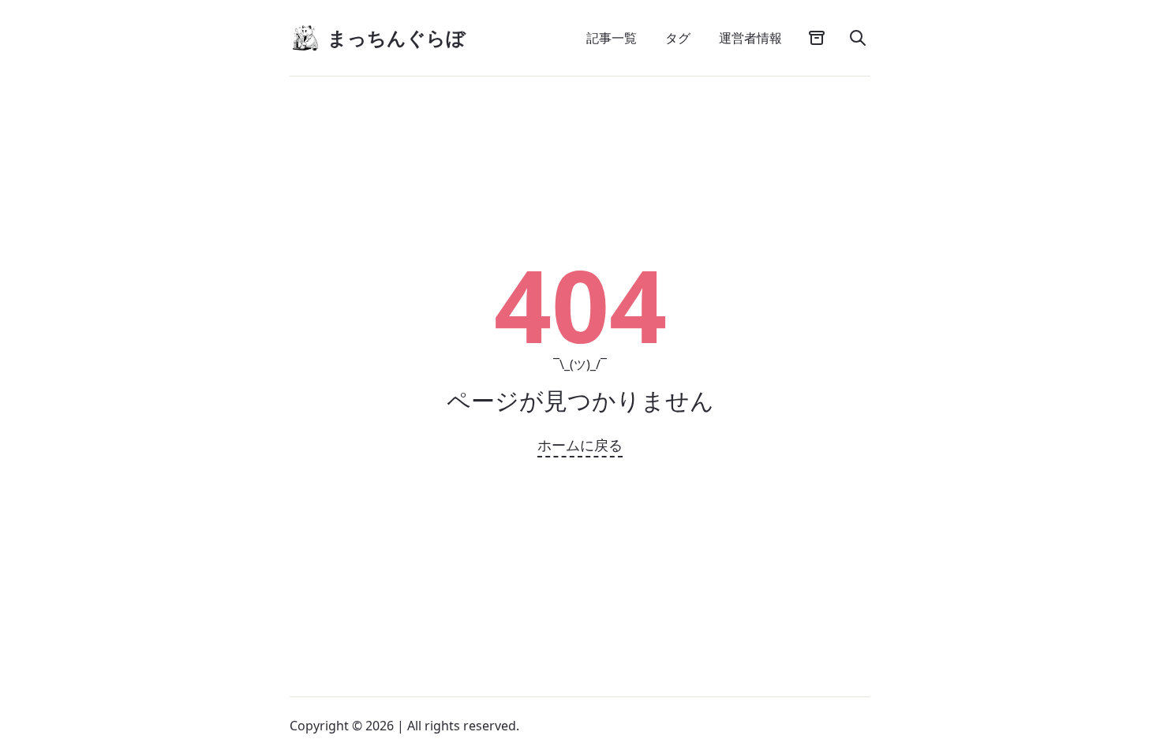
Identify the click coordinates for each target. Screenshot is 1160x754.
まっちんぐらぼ (396, 37)
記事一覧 (611, 38)
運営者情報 (750, 38)
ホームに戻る (580, 444)
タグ (677, 38)
